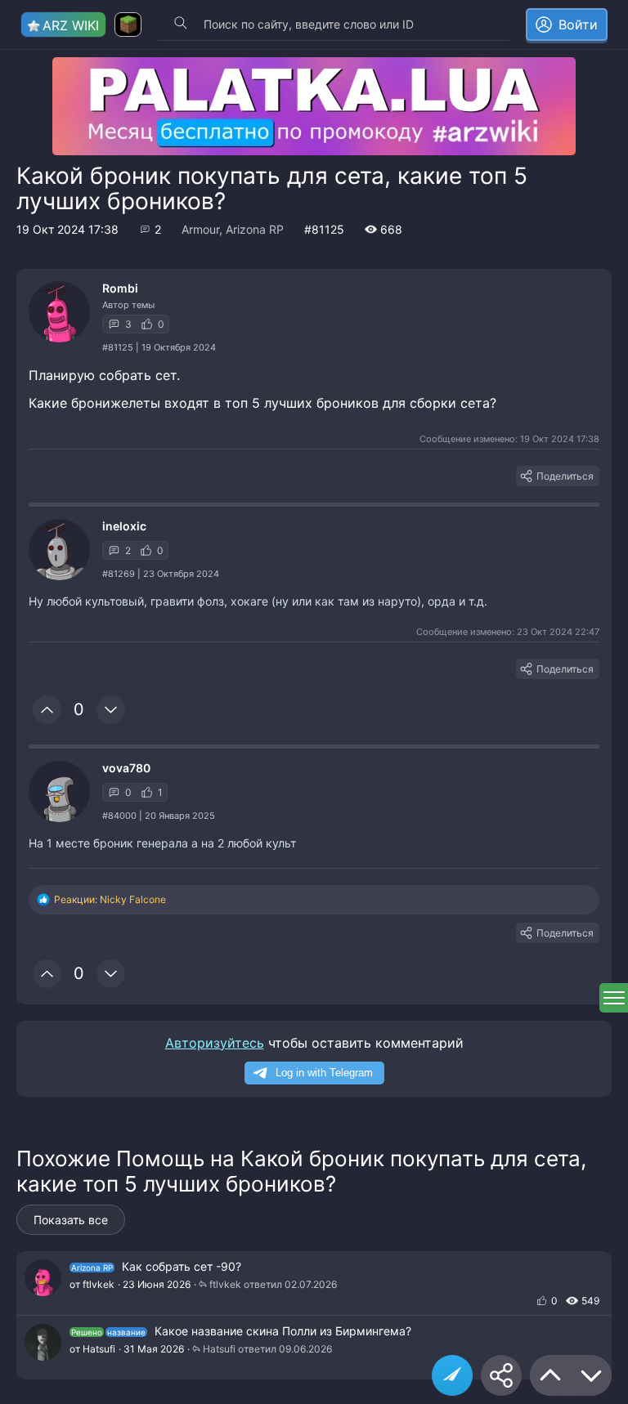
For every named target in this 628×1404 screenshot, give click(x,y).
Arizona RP (255, 229)
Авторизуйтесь (214, 1043)
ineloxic (124, 526)
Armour (200, 229)
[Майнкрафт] (127, 24)
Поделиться (565, 476)
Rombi (120, 288)
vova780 (126, 768)
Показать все (71, 1220)
